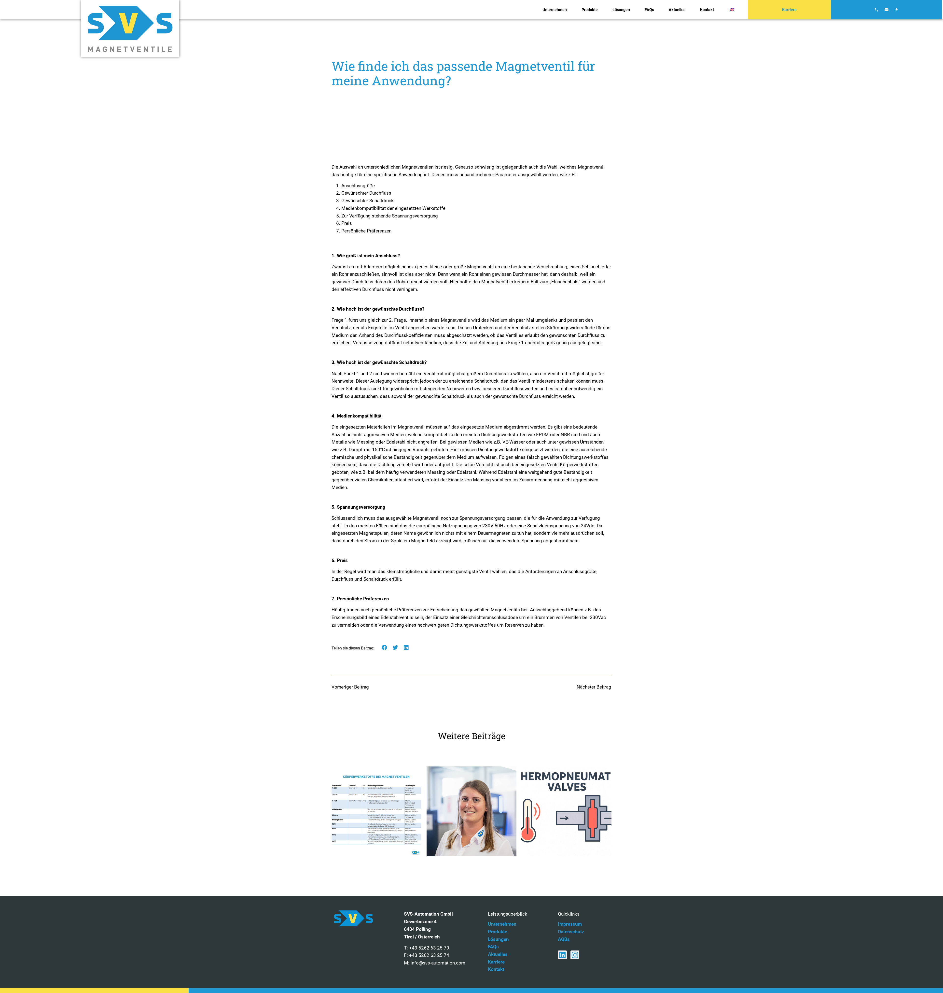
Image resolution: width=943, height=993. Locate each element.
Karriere (789, 9)
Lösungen (621, 9)
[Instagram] (574, 954)
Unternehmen (554, 9)
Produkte (590, 9)
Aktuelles (677, 9)
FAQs (649, 9)
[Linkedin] (562, 954)
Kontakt (707, 9)
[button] (384, 647)
